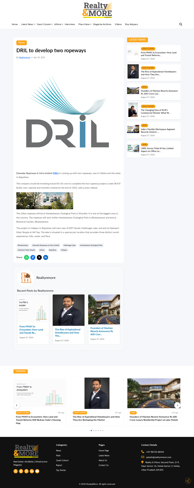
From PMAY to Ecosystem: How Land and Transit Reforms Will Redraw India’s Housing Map (38, 420)
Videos (118, 24)
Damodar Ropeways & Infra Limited (46, 245)
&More (57, 24)
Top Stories (61, 470)
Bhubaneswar (23, 245)
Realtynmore (24, 58)
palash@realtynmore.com (158, 457)
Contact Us (104, 465)
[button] (16, 405)
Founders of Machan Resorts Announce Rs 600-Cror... (101, 331)
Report (59, 465)
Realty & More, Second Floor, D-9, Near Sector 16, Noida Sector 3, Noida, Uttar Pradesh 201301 (160, 466)
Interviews (70, 24)
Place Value (84, 24)
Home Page (104, 451)
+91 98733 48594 (155, 452)
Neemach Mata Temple (26, 250)
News (58, 451)
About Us (103, 460)
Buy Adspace (131, 24)
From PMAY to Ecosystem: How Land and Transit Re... (31, 329)
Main (58, 456)
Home (15, 24)
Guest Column (44, 24)
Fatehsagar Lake (69, 245)
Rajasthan (52, 250)
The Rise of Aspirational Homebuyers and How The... (67, 332)
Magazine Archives (102, 24)
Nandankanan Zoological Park (91, 245)
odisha (41, 250)
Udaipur (64, 250)
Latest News (27, 24)
